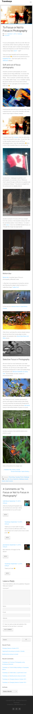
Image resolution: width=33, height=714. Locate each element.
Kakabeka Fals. (7, 58)
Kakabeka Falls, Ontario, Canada (12, 469)
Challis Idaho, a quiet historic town (18, 672)
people (26, 479)
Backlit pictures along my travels (10, 654)
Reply (5, 514)
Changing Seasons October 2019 (10, 648)
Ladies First (16, 287)
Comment (6, 588)
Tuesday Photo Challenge (22, 477)
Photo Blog (12, 477)
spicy (7, 225)
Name (4, 606)
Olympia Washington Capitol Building (20, 471)
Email (4, 612)
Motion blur (6, 277)
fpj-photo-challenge (18, 479)
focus (11, 479)
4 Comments (6, 35)
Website (5, 618)
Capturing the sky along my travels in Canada (13, 651)
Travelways (7, 1)
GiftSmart (5, 60)
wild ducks (27, 405)
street (3, 481)
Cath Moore (6, 501)
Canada (16, 137)
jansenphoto (6, 545)
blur (8, 479)
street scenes (9, 481)
